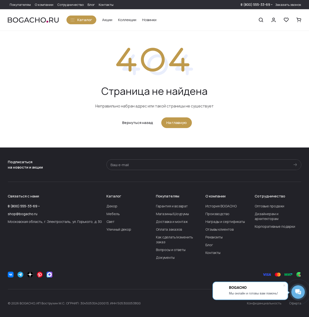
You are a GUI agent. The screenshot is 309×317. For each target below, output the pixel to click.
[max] (49, 274)
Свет (110, 221)
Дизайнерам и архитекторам (266, 216)
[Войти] (273, 19)
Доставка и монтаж (172, 221)
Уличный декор (118, 229)
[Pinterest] (40, 274)
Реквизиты (214, 237)
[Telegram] (20, 274)
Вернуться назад (137, 122)
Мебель (113, 213)
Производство (217, 213)
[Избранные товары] (286, 19)
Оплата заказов (169, 229)
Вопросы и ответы (171, 249)
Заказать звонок (288, 5)
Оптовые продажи (269, 206)
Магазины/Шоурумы (172, 213)
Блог (209, 245)
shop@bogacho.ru (22, 213)
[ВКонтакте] (11, 274)
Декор (111, 206)
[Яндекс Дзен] (30, 274)
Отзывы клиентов (219, 229)
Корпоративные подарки (275, 226)
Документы (165, 257)
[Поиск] (261, 19)
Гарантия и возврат (172, 206)
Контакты (212, 252)
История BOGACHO (221, 206)
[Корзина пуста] (298, 19)
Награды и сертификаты (225, 221)
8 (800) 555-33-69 (255, 4)
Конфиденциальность (264, 303)
